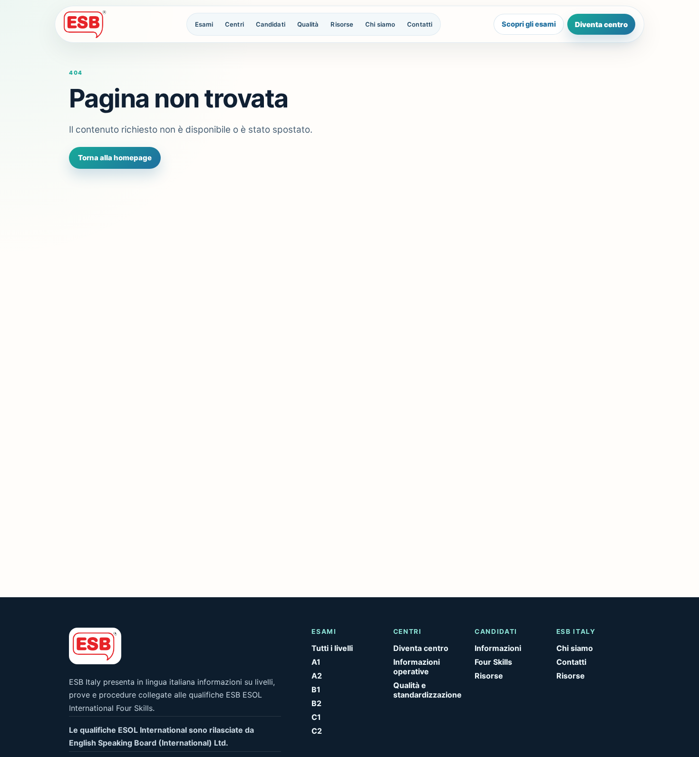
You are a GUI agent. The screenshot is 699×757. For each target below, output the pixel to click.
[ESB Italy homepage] (99, 24)
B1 (315, 689)
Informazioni (498, 648)
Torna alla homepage (115, 157)
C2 (316, 731)
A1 (315, 662)
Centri (234, 24)
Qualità (308, 24)
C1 (316, 717)
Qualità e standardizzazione (427, 689)
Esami (204, 24)
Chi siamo (380, 24)
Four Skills (493, 662)
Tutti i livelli (332, 648)
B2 (316, 703)
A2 (316, 675)
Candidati (270, 24)
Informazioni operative (416, 666)
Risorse (341, 24)
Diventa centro (601, 24)
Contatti (419, 24)
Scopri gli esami (529, 24)
